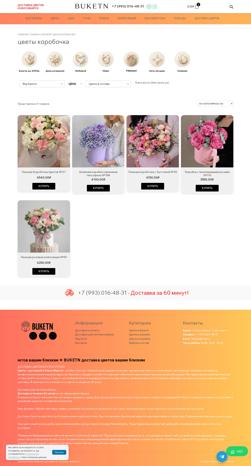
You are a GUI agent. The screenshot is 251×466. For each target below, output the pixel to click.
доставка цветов (207, 18)
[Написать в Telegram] (221, 456)
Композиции (127, 18)
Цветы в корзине (139, 334)
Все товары (34, 18)
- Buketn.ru (74, 461)
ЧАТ (239, 451)
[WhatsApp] (53, 336)
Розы (87, 18)
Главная (23, 34)
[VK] (43, 336)
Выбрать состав (139, 342)
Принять (59, 452)
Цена (71, 18)
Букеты (104, 18)
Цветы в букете (138, 330)
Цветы (55, 18)
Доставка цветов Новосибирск (31, 7)
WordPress (227, 461)
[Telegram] (33, 336)
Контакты (81, 342)
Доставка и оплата (87, 330)
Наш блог (81, 338)
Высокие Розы (155, 18)
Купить (43, 186)
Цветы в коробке (139, 338)
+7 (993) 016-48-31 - (104, 292)
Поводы (180, 18)
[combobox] (42, 83)
